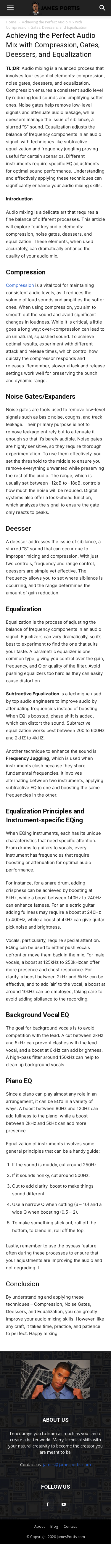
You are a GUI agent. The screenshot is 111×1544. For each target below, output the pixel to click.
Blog (54, 1526)
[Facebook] (48, 1505)
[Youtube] (64, 1505)
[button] (102, 8)
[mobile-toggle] (10, 8)
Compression (20, 285)
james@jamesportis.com (67, 1464)
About (39, 1526)
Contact (70, 1526)
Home (11, 22)
